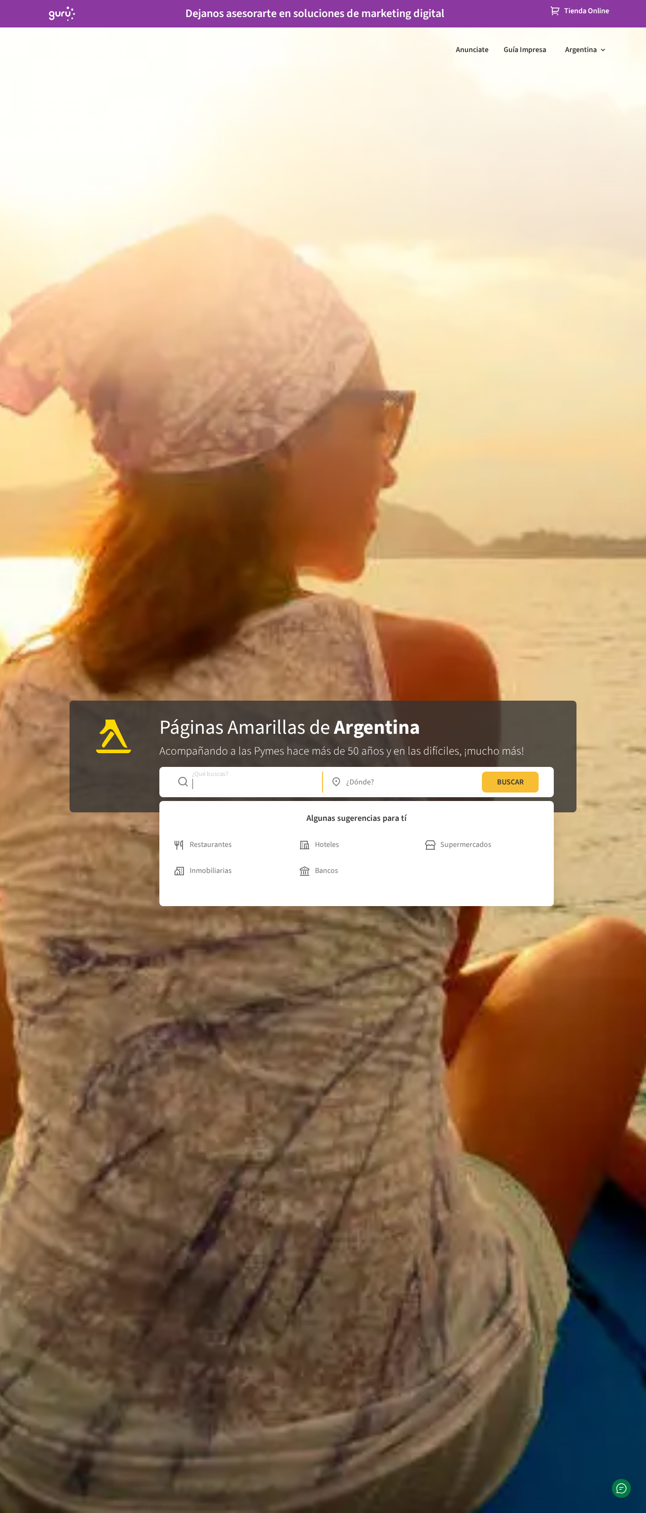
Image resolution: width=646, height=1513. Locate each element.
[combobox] (245, 782)
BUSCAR (510, 782)
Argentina (581, 49)
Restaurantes (211, 844)
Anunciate (472, 49)
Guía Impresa (525, 49)
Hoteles (327, 844)
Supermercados (465, 844)
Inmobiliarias (211, 870)
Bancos (326, 870)
